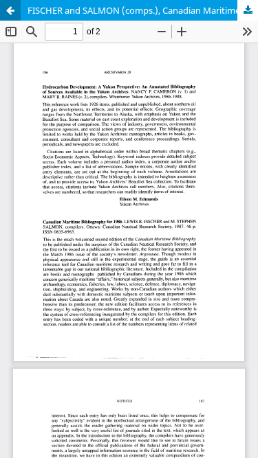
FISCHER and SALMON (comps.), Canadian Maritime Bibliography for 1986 (143, 10)
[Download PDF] (247, 10)
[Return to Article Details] (10, 10)
